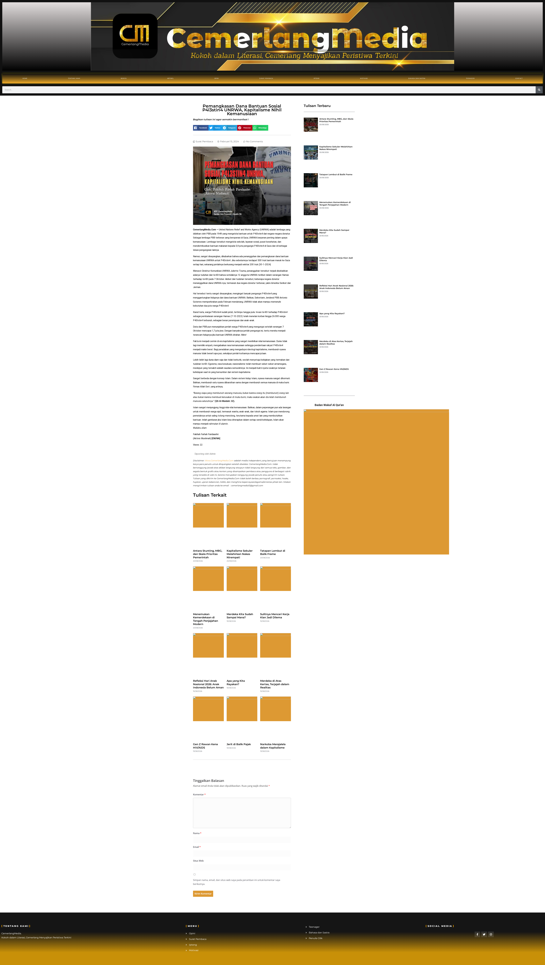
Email (197, 847)
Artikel (170, 78)
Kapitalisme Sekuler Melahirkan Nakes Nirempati (240, 554)
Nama (197, 833)
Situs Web (198, 860)
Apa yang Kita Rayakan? (236, 682)
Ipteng (317, 78)
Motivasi (364, 78)
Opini (216, 78)
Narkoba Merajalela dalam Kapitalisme (273, 746)
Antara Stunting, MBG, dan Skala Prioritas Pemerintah (207, 554)
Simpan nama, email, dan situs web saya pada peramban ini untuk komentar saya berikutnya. (236, 882)
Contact (519, 78)
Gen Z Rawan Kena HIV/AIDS (334, 369)
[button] (200, 128)
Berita (124, 78)
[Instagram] (491, 934)
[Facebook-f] (477, 934)
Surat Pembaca (266, 78)
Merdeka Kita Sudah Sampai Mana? (240, 616)
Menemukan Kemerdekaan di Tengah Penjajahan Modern (205, 619)
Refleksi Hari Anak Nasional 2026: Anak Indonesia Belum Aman (208, 684)
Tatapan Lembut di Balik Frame (272, 552)
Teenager (470, 78)
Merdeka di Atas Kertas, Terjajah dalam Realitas (274, 684)
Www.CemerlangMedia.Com (219, 460)
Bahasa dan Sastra (416, 78)
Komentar (199, 794)
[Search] (539, 89)
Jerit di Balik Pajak (239, 744)
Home (24, 78)
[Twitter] (484, 934)
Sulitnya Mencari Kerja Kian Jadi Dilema (274, 616)
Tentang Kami (74, 78)
